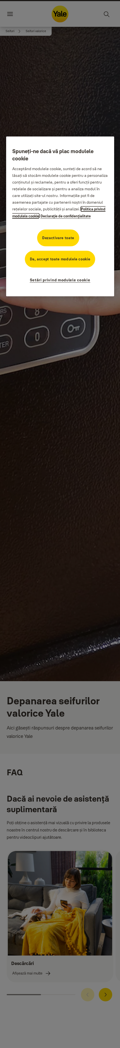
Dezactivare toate (58, 237)
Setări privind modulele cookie (60, 279)
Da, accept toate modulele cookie (60, 258)
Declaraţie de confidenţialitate (65, 215)
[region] (60, 216)
